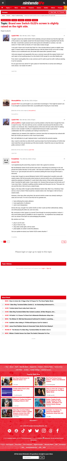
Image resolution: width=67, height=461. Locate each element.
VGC (23, 447)
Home (3, 15)
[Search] (64, 3)
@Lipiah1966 (15, 104)
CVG (40, 447)
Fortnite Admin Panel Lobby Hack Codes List (20, 308)
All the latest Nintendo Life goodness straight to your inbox (33, 454)
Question (35, 20)
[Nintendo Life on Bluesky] (37, 431)
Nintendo (28, 20)
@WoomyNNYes (16, 123)
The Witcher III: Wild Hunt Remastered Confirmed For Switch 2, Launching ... (29, 319)
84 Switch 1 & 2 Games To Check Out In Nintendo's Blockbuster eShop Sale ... (30, 315)
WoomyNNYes (16, 100)
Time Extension (27, 444)
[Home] (2, 8)
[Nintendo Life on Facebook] (57, 431)
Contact (40, 367)
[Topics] (3, 3)
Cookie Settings (35, 370)
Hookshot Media (12, 438)
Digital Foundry (38, 444)
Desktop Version (46, 370)
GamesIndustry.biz (31, 447)
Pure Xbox (18, 444)
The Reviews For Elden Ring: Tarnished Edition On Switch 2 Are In (28, 330)
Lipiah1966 (15, 35)
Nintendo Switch (6, 20)
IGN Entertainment (27, 438)
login (23, 252)
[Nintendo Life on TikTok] (23, 431)
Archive (26, 370)
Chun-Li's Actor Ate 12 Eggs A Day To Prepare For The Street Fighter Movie (29, 301)
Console (14, 20)
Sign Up (49, 268)
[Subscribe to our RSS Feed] (9, 431)
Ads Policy (19, 370)
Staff (16, 367)
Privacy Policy (48, 367)
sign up (31, 252)
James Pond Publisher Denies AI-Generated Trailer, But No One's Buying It (29, 326)
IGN (56, 444)
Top (6, 367)
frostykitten (15, 159)
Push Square (9, 444)
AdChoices (47, 438)
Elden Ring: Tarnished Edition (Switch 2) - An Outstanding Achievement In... (30, 304)
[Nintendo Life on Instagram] (44, 431)
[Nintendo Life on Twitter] (30, 431)
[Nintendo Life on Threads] (51, 431)
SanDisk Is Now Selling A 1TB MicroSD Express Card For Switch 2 (26, 322)
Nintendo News (49, 444)
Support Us (33, 367)
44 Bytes (40, 438)
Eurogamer (62, 444)
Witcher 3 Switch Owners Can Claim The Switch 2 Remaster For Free (27, 333)
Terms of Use (58, 367)
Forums (5, 12)
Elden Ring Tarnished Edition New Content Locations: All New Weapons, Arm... (30, 312)
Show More (33, 420)
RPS (44, 447)
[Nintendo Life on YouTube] (16, 431)
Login (43, 268)
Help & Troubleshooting (17, 15)
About (11, 367)
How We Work (24, 367)
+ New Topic (53, 12)
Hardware (21, 20)
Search (62, 12)
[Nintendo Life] (33, 3)
